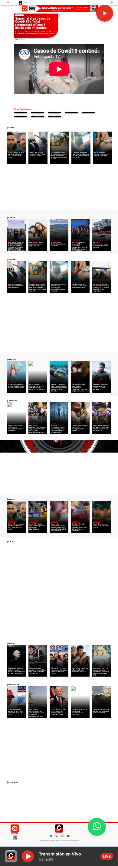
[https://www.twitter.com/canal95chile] (56, 836)
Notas (19, 15)
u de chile (71, 112)
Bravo (37, 112)
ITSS (20, 116)
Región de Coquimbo (54, 240)
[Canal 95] (8, 2)
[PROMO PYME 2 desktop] (59, 9)
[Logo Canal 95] (21, 2)
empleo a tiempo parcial (55, 116)
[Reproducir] (104, 13)
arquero (54, 112)
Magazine (12, 240)
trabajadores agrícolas (37, 116)
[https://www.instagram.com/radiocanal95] (62, 836)
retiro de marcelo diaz (88, 112)
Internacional (33, 423)
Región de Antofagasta (97, 240)
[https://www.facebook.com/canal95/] (51, 836)
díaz (20, 112)
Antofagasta (76, 240)
